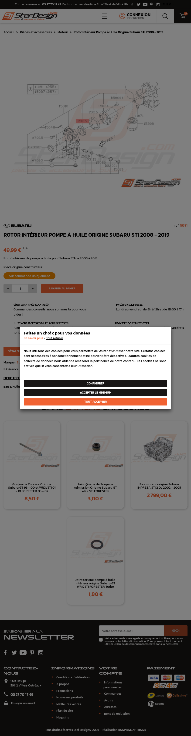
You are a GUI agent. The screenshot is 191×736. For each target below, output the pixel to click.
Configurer (95, 383)
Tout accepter (95, 401)
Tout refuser (54, 338)
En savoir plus (33, 338)
